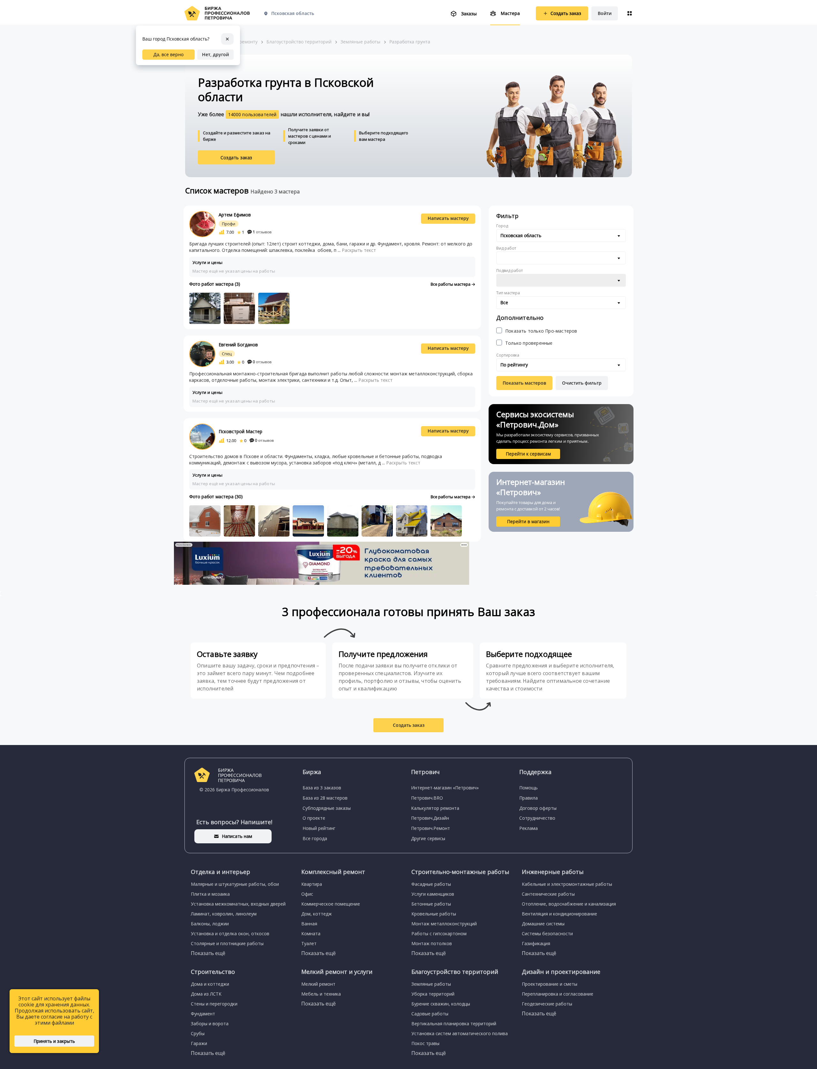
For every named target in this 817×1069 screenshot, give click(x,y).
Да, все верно (169, 54)
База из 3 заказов (322, 788)
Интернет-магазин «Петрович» (445, 788)
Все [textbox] (504, 302)
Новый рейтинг (319, 828)
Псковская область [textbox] (520, 235)
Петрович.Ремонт (430, 828)
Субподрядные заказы (327, 808)
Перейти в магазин (528, 521)
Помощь (528, 788)
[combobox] (561, 235)
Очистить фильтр (582, 383)
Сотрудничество (537, 818)
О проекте (314, 818)
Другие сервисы (428, 838)
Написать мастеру (448, 218)
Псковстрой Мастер (240, 431)
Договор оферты (538, 808)
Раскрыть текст (359, 250)
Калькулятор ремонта (435, 808)
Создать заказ (236, 157)
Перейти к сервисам (528, 454)
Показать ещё (208, 953)
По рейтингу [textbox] (514, 365)
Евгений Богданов (238, 345)
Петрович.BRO (427, 798)
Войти (604, 13)
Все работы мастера (451, 284)
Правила (528, 798)
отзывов (262, 232)
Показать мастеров (524, 383)
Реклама (528, 828)
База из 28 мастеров (325, 798)
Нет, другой (215, 54)
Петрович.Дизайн (430, 818)
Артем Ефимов (235, 215)
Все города (315, 838)
